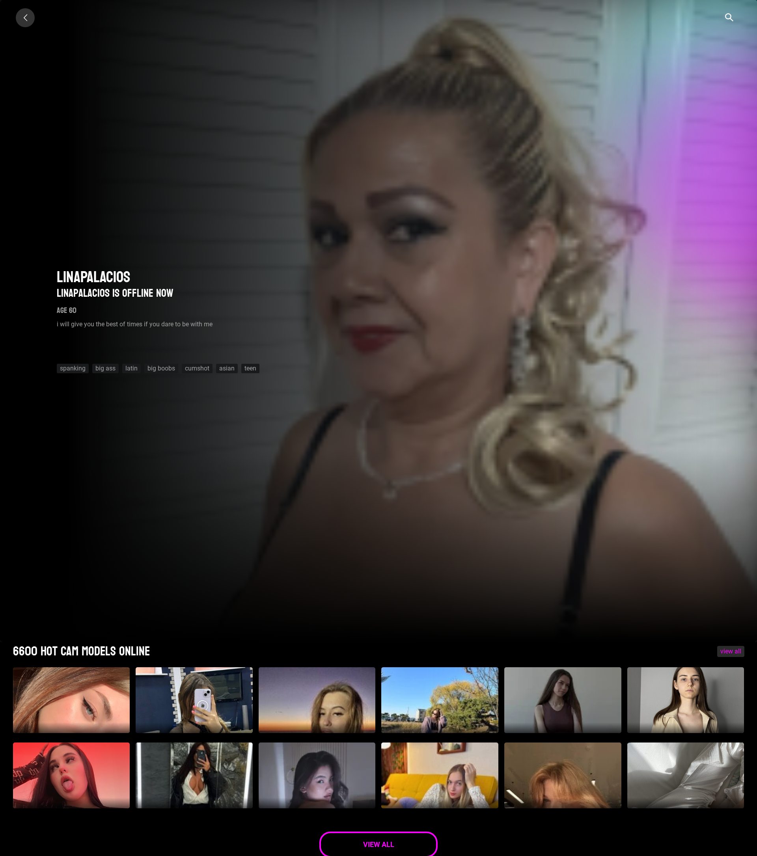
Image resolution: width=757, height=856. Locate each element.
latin (131, 368)
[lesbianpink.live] (25, 17)
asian (227, 368)
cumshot (197, 368)
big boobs (161, 368)
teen (250, 368)
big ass (105, 368)
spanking (73, 368)
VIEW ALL (730, 651)
